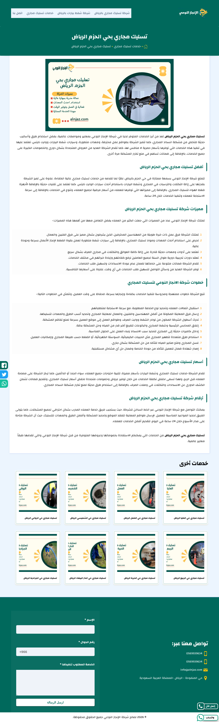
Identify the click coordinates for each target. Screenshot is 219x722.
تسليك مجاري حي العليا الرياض (189, 518)
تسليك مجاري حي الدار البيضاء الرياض (87, 578)
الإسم (89, 619)
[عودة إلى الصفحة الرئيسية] (146, 46)
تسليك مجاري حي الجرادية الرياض (40, 578)
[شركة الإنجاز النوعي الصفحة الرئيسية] (190, 13)
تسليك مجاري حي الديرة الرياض (139, 578)
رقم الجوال (86, 642)
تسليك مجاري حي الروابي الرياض (41, 518)
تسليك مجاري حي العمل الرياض (139, 518)
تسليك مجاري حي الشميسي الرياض (88, 518)
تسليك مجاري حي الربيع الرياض (188, 578)
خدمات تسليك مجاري (39, 13)
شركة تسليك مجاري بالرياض (112, 13)
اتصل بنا (17, 13)
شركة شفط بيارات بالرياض (73, 13)
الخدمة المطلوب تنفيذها (77, 664)
